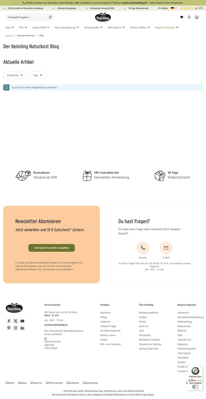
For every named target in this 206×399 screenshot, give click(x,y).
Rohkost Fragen (108, 326)
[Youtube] (22, 321)
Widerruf (182, 330)
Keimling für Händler (149, 339)
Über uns (143, 326)
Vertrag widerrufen (148, 348)
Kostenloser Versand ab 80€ (102, 8)
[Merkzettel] (181, 17)
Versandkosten (110, 391)
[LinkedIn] (22, 328)
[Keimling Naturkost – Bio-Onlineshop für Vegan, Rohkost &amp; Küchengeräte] (103, 17)
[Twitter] (15, 321)
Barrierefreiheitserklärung (191, 317)
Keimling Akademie (148, 312)
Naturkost (105, 312)
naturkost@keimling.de (55, 325)
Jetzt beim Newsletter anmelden (51, 247)
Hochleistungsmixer (110, 330)
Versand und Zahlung (150, 344)
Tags (35, 75)
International (184, 353)
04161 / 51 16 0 (51, 315)
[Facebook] (8, 321)
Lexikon (143, 317)
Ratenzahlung (185, 321)
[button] (173, 8)
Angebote (105, 321)
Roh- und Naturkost (110, 344)
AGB (180, 335)
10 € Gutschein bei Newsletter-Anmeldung (25, 8)
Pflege (103, 317)
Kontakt (181, 362)
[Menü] (201, 367)
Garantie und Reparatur (184, 341)
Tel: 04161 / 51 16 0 (158, 263)
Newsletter (183, 357)
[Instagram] (15, 328)
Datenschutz (184, 326)
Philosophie (145, 335)
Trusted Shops (185, 371)
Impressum (183, 312)
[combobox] (26, 17)
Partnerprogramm (187, 348)
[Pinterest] (8, 328)
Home (9, 35)
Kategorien (13, 75)
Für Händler (163, 8)
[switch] (195, 387)
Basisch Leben (108, 335)
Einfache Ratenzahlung (66, 8)
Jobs (141, 330)
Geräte (103, 339)
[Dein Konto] (189, 17)
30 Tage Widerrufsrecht (139, 8)
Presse (142, 321)
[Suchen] (50, 17)
